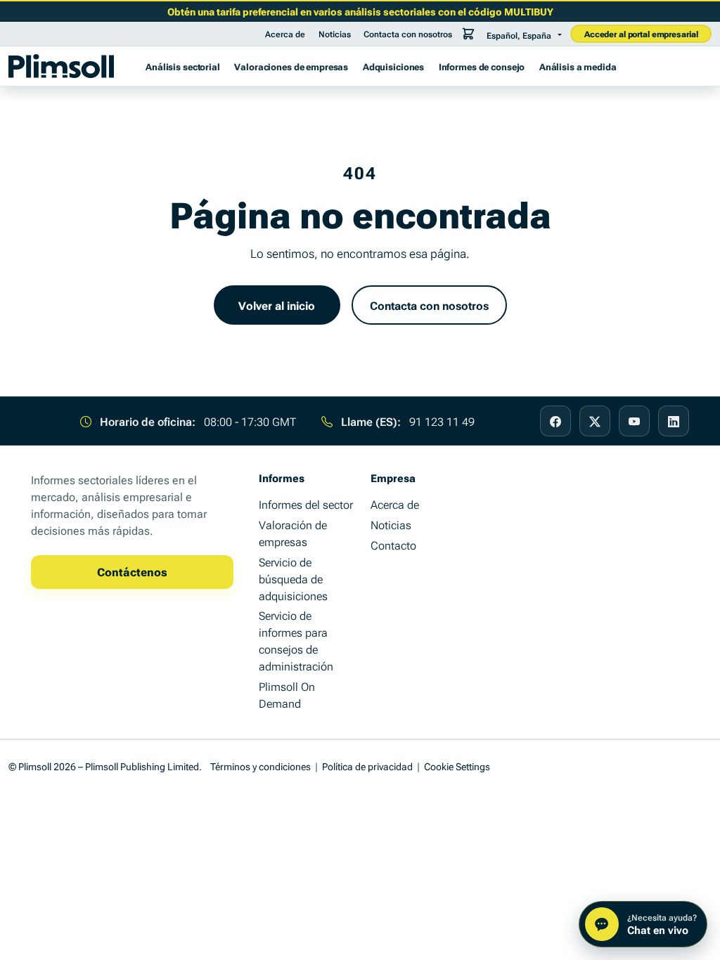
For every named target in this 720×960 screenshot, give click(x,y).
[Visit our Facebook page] (555, 421)
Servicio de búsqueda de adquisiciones (293, 578)
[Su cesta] (468, 34)
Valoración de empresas (293, 533)
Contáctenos (132, 571)
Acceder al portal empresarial (641, 33)
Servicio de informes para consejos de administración (296, 640)
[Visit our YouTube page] (634, 421)
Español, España (519, 35)
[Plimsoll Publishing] (61, 66)
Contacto (393, 544)
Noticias (335, 33)
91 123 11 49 (442, 421)
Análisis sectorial (183, 66)
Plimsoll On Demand (287, 694)
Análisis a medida (578, 66)
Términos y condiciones (260, 765)
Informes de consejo (482, 66)
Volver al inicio (276, 305)
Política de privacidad (367, 765)
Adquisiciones (393, 66)
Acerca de (285, 33)
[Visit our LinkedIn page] (673, 421)
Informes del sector (306, 503)
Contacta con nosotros (408, 33)
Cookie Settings (457, 765)
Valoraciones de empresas (291, 66)
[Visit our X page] (594, 421)
